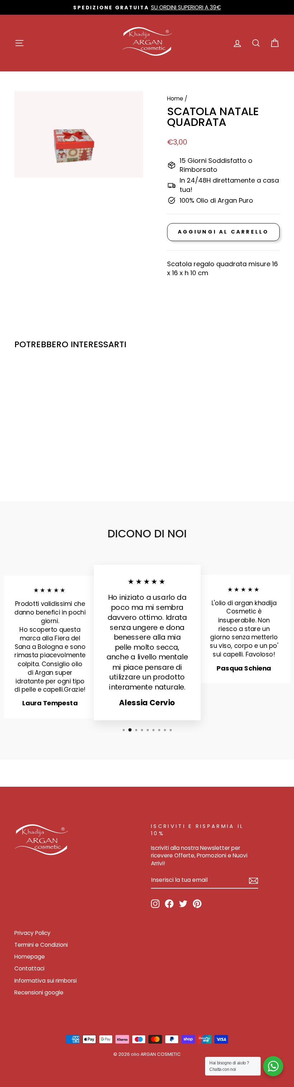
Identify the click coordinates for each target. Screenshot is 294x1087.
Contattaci (29, 968)
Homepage (29, 956)
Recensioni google (38, 992)
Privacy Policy (32, 933)
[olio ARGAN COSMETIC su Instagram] (155, 903)
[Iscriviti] (253, 880)
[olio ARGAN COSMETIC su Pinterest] (197, 903)
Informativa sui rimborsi (45, 980)
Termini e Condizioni (41, 945)
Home (175, 98)
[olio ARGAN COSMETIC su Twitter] (183, 903)
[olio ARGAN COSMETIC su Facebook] (169, 903)
